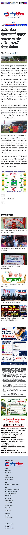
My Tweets (7, 526)
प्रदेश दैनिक (14, 53)
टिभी (14, 22)
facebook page (9, 528)
